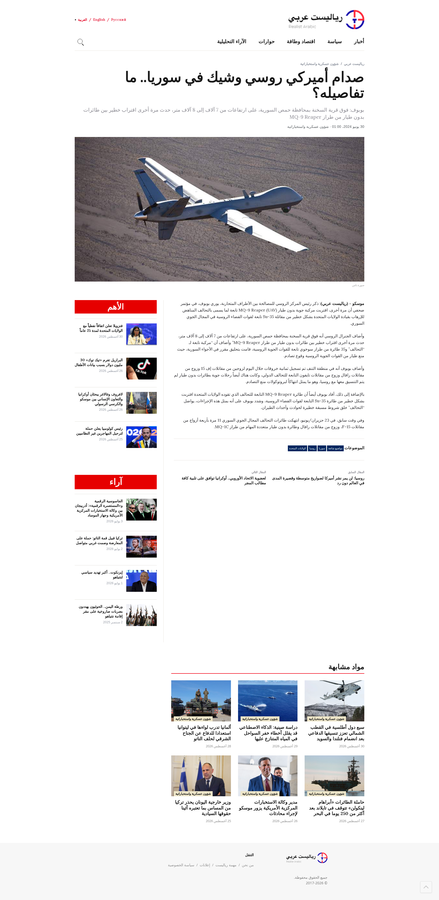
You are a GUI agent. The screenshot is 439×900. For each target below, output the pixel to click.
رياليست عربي (354, 63)
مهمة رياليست (226, 864)
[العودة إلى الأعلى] (426, 887)
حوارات (267, 41)
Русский (118, 20)
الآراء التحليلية (231, 41)
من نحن (248, 864)
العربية (82, 20)
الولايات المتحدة (297, 448)
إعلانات (205, 864)
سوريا (322, 448)
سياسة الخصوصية (181, 864)
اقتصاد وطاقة (301, 41)
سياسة (334, 41)
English (99, 20)
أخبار (359, 41)
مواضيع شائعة (335, 448)
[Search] (80, 41)
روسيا (312, 448)
